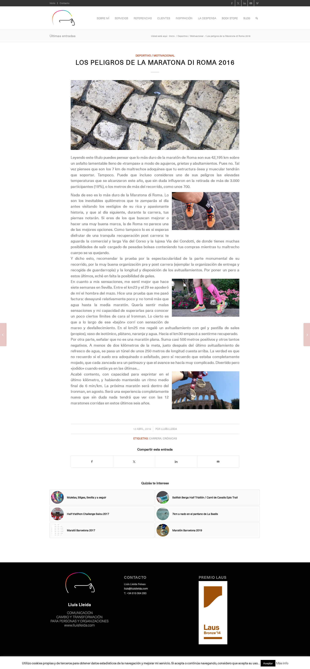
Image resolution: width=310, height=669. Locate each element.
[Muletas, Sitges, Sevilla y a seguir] (3, 334)
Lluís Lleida (169, 429)
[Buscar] (256, 18)
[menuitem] (54, 3)
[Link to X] (238, 3)
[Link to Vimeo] (257, 3)
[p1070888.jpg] (155, 115)
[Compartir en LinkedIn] (176, 461)
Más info (282, 663)
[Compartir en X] (134, 461)
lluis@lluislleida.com (136, 588)
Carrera (155, 438)
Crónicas (170, 438)
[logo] (63, 18)
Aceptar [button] (268, 663)
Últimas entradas (62, 35)
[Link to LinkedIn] (244, 3)
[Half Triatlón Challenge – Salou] (306, 334)
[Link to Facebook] (232, 3)
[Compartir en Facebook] (92, 461)
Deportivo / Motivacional (155, 55)
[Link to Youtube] (251, 3)
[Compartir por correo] (218, 461)
